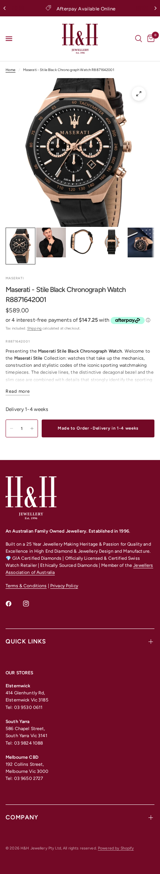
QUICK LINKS (26, 641)
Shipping (34, 328)
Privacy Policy (64, 585)
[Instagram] (31, 603)
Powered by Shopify (116, 848)
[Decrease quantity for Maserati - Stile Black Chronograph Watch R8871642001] (11, 428)
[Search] (138, 38)
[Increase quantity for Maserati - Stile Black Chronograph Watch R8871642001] (32, 428)
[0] (149, 38)
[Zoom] (139, 94)
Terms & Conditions (26, 585)
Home (11, 70)
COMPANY (22, 817)
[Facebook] (14, 603)
